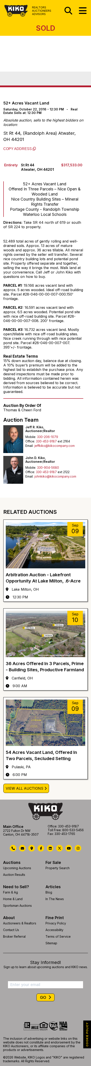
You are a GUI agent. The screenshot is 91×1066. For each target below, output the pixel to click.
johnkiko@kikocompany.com (55, 476)
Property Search (58, 868)
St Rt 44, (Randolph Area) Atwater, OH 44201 (39, 136)
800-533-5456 (73, 830)
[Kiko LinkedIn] (50, 848)
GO (43, 997)
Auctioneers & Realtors (19, 923)
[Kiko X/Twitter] (59, 848)
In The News (55, 899)
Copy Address (18, 149)
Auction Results (14, 874)
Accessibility (54, 930)
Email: (29, 446)
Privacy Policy (56, 923)
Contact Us (11, 930)
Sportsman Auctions (17, 905)
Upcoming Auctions (17, 868)
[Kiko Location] (31, 848)
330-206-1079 (47, 437)
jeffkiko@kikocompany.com (54, 446)
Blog (49, 892)
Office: (30, 441)
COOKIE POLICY (87, 1034)
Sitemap (51, 943)
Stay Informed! (45, 962)
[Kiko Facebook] (41, 848)
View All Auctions (24, 788)
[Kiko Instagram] (78, 848)
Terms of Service (58, 936)
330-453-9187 (46, 441)
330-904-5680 (48, 467)
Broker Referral (14, 936)
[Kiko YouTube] (68, 848)
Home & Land (13, 899)
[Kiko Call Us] (13, 848)
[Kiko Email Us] (22, 848)
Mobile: (30, 437)
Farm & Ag (10, 892)
